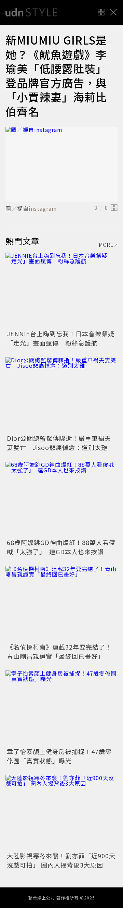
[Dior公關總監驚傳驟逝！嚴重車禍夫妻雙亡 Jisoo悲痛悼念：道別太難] (61, 394)
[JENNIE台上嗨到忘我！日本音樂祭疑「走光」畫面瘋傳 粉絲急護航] (61, 290)
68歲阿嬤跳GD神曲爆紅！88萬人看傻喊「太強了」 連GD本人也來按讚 (61, 547)
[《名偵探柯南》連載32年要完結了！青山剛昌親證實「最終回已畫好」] (61, 603)
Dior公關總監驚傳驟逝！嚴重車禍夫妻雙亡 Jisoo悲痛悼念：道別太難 (59, 443)
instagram (43, 208)
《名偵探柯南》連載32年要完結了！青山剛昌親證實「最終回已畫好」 (59, 651)
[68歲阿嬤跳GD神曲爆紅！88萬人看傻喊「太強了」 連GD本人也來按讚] (61, 499)
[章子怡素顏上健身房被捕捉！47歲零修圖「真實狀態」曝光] (61, 708)
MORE (106, 244)
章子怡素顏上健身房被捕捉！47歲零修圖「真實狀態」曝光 (59, 756)
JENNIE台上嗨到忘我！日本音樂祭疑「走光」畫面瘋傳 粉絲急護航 (60, 338)
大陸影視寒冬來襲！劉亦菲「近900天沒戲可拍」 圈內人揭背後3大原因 (61, 860)
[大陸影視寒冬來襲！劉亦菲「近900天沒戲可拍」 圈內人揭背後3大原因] (61, 812)
